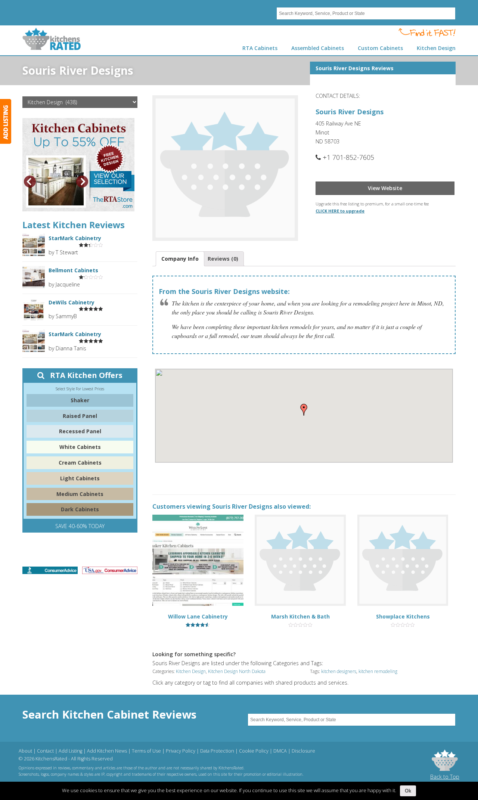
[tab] (180, 258)
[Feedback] (5, 121)
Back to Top (444, 776)
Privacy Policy (180, 751)
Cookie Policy (254, 751)
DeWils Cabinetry (71, 302)
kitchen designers (338, 671)
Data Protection (217, 751)
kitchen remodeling (377, 671)
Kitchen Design (191, 671)
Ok (408, 791)
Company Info (180, 258)
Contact (45, 751)
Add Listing (70, 751)
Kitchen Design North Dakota (237, 671)
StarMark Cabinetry (75, 238)
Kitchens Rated (51, 39)
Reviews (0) (223, 258)
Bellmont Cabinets (73, 270)
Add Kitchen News (107, 751)
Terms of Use (146, 751)
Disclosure (303, 751)
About (25, 751)
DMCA (280, 751)
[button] (304, 410)
